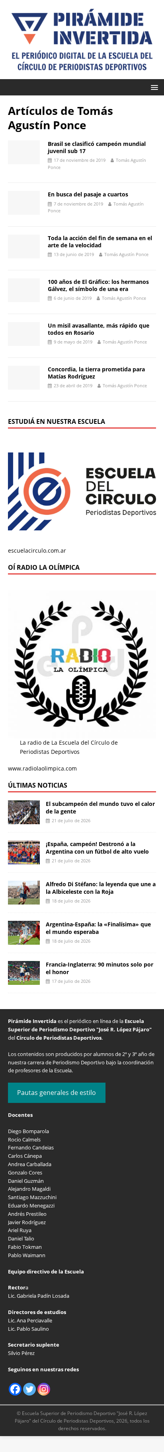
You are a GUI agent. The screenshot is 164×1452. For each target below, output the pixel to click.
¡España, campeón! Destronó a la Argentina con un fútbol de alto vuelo (97, 847)
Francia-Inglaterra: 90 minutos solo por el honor (99, 968)
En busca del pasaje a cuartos (88, 194)
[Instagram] (43, 1389)
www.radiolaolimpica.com (42, 768)
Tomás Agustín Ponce (126, 254)
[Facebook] (15, 1389)
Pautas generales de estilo (56, 1092)
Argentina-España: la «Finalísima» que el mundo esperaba (98, 927)
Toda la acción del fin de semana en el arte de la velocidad (100, 241)
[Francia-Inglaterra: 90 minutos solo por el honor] (24, 980)
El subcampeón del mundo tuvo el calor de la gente (100, 807)
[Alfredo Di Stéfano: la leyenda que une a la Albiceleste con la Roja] (24, 900)
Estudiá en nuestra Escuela (56, 421)
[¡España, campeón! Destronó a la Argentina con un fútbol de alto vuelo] (24, 860)
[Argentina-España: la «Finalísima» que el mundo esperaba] (24, 940)
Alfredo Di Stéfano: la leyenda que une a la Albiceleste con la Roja (101, 887)
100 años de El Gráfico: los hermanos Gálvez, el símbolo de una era (98, 285)
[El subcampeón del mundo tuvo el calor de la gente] (24, 819)
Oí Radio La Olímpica (44, 567)
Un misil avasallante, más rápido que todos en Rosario (98, 329)
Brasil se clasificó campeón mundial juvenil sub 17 (97, 147)
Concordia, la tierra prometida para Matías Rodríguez (96, 372)
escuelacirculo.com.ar (37, 550)
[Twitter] (29, 1389)
